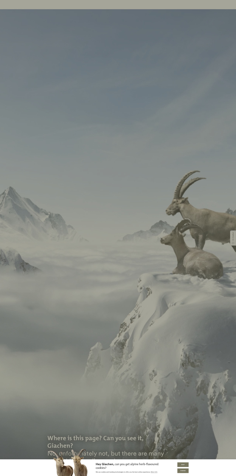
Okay (183, 464)
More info (154, 472)
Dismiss (183, 470)
